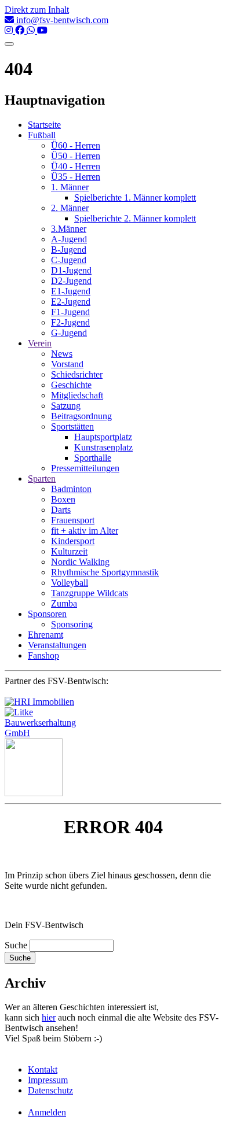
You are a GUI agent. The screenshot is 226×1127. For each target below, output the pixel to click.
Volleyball (69, 582)
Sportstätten (72, 426)
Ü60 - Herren (75, 145)
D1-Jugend (71, 270)
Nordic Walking (80, 562)
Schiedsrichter (77, 374)
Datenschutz (50, 1090)
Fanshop (43, 655)
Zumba (64, 603)
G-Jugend (69, 333)
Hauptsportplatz (103, 437)
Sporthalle (92, 458)
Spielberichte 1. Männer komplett (135, 197)
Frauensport (72, 520)
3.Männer (68, 229)
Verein (40, 343)
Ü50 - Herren (75, 156)
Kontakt (42, 1069)
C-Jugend (68, 260)
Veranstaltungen (57, 645)
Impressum (48, 1080)
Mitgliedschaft (77, 395)
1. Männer (70, 187)
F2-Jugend (70, 322)
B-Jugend (68, 249)
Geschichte (71, 385)
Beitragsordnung (81, 416)
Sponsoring (72, 624)
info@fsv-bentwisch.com (61, 20)
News (61, 354)
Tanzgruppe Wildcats (89, 593)
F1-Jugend (70, 312)
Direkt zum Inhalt (37, 9)
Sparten (42, 478)
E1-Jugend (70, 291)
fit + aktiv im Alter (84, 530)
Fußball (42, 135)
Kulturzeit (69, 551)
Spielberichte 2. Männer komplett (135, 218)
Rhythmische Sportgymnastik (105, 572)
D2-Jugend (71, 281)
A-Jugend (69, 239)
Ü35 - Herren (75, 177)
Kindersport (72, 541)
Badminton (71, 489)
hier (49, 1017)
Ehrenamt (45, 635)
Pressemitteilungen (85, 468)
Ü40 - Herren (75, 166)
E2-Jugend (70, 301)
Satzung (66, 406)
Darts (61, 510)
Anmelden (47, 1112)
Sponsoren (47, 614)
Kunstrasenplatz (103, 447)
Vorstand (67, 364)
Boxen (63, 499)
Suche (16, 945)
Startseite (44, 125)
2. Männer (70, 208)
